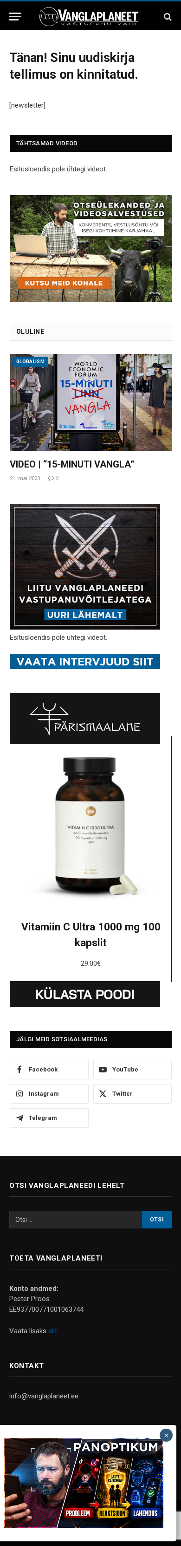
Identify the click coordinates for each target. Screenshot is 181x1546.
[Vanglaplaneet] (90, 16)
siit (52, 1331)
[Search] (167, 16)
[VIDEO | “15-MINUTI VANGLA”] (91, 402)
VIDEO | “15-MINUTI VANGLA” (72, 464)
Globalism (30, 361)
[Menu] (15, 16)
